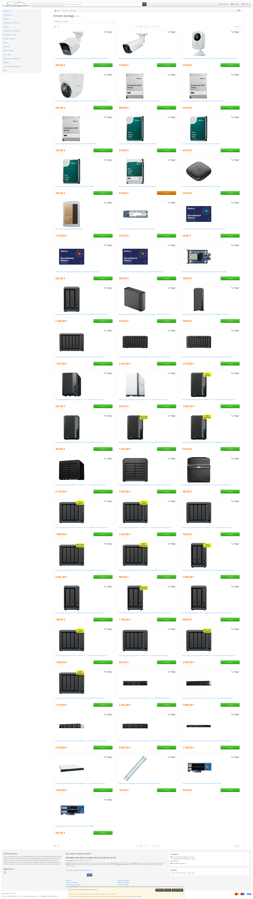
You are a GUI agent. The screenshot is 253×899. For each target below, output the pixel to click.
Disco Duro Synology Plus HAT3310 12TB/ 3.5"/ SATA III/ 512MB (74, 186)
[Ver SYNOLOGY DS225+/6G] (211, 427)
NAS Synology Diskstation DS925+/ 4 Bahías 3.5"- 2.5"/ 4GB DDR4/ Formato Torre (143, 655)
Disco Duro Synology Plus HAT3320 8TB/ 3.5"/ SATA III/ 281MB (137, 186)
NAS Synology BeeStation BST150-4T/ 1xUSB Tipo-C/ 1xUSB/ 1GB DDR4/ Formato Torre (145, 314)
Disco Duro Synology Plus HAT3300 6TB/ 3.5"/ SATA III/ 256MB (200, 144)
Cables (5, 43)
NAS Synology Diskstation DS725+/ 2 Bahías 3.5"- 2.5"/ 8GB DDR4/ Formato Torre (206, 613)
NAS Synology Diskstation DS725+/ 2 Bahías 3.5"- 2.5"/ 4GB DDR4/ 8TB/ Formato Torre (208, 570)
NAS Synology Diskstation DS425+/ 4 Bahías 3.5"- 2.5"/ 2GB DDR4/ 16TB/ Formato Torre (81, 527)
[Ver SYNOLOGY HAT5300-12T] (147, 86)
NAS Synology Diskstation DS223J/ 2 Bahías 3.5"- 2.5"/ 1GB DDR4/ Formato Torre (143, 399)
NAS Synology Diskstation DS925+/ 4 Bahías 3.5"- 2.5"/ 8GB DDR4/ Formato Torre (79, 698)
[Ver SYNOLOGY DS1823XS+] (147, 342)
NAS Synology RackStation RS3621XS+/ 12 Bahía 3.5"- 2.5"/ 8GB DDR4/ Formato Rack (144, 741)
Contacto (236, 4)
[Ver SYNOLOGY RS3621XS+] (147, 726)
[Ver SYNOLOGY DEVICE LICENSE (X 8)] (147, 256)
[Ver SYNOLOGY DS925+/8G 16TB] (211, 640)
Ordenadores (7, 11)
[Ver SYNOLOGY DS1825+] (211, 342)
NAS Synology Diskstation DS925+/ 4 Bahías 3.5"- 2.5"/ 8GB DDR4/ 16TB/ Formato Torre (208, 655)
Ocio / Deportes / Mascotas (12, 66)
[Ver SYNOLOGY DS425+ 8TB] (147, 512)
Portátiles (6, 19)
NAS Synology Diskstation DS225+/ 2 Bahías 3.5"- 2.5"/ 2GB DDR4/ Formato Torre (79, 442)
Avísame (166, 193)
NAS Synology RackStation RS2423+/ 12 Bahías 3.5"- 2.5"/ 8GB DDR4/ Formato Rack (80, 741)
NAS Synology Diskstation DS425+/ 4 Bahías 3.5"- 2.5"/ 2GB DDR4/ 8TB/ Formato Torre (145, 527)
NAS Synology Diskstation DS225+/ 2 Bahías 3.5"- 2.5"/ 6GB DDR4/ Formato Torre (206, 442)
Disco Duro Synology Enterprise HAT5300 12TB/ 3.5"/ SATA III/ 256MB (139, 101)
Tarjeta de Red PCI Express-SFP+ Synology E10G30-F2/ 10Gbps (74, 826)
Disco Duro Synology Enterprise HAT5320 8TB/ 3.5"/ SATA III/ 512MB (75, 144)
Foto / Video (7, 54)
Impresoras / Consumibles (11, 31)
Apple (5, 70)
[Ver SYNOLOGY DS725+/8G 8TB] (147, 598)
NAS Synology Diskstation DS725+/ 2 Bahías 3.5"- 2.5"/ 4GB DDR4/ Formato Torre (79, 613)
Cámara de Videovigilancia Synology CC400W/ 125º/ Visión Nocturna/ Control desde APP (209, 58)
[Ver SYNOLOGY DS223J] (147, 384)
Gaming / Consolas (9, 39)
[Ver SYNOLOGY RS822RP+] (84, 768)
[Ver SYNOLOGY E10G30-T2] (211, 768)
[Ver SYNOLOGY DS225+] (84, 427)
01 (141, 26)
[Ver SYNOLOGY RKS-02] (147, 768)
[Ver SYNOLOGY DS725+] (84, 598)
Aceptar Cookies (177, 890)
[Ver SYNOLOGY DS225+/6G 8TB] (147, 427)
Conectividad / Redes (10, 35)
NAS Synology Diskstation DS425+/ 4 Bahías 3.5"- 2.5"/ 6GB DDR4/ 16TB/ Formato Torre (81, 570)
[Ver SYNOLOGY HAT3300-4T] (147, 128)
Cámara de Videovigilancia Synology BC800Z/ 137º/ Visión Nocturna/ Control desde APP (145, 58)
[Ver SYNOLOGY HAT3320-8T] (147, 171)
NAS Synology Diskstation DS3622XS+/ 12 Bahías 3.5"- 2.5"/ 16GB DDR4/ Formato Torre (145, 485)
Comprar (103, 65)
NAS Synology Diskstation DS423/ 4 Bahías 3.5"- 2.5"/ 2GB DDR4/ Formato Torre (206, 485)
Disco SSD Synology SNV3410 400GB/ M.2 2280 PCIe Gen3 (136, 229)
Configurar (160, 890)
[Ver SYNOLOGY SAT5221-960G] (84, 214)
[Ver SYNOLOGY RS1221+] (211, 683)
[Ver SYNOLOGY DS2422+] (84, 470)
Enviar (89, 875)
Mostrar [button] (237, 26)
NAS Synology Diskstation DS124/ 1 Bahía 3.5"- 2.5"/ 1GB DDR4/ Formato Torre (206, 314)
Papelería (6, 62)
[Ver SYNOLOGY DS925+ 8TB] (84, 640)
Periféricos (6, 47)
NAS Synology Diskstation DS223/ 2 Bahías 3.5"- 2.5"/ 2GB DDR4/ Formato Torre (79, 399)
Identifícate (224, 4)
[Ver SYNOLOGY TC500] (84, 86)
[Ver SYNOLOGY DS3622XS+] (147, 470)
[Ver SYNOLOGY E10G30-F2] (84, 811)
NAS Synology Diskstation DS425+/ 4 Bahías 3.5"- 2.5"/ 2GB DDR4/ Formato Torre (206, 527)
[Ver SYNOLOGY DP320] (84, 299)
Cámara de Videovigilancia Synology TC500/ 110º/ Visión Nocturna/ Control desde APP (81, 101)
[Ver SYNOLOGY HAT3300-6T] (211, 128)
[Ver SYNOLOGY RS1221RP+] (147, 683)
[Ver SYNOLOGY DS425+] (211, 512)
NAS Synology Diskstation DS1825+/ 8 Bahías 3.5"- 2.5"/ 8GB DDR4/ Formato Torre (207, 357)
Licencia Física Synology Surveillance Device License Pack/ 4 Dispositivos (77, 272)
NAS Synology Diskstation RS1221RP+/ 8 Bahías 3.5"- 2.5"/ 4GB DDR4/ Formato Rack (144, 698)
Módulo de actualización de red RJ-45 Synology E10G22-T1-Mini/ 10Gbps (204, 272)
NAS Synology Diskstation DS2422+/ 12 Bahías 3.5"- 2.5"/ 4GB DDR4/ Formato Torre (80, 485)
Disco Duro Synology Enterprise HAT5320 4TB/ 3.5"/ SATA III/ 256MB (202, 101)
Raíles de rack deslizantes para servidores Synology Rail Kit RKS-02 (139, 783)
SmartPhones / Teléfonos (11, 23)
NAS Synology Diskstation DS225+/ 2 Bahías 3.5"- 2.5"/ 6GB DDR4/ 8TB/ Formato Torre (145, 442)
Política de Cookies (135, 896)
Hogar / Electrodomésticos (11, 58)
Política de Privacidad (70, 866)
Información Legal (123, 880)
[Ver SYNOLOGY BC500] (84, 43)
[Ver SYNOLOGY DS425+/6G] (147, 555)
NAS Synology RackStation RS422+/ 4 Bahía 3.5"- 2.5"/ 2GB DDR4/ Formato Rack (206, 741)
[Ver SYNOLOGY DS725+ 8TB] (211, 555)
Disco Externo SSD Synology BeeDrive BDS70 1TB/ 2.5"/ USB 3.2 (201, 186)
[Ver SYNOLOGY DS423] (211, 470)
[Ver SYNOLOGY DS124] (211, 299)
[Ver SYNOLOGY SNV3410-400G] (147, 214)
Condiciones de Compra (73, 885)
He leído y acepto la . (80, 870)
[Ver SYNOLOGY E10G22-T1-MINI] (211, 256)
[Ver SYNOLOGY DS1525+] (84, 342)
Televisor (6, 27)
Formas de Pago (122, 885)
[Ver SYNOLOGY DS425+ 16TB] (84, 512)
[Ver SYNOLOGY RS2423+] (84, 726)
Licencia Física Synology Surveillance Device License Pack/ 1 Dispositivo (203, 229)
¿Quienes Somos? (71, 887)
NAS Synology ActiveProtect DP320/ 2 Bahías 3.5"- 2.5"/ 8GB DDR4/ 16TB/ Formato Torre (82, 314)
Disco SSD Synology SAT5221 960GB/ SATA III (69, 229)
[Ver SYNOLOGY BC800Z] (147, 43)
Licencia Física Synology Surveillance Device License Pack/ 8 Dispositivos (141, 272)
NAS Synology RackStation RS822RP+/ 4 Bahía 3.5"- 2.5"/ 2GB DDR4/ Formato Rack (80, 783)
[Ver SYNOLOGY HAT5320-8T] (84, 128)
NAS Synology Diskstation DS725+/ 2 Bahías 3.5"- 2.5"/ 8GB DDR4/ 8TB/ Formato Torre (145, 613)
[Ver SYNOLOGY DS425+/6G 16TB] (84, 555)
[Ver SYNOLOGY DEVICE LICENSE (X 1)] (211, 214)
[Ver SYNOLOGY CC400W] (211, 43)
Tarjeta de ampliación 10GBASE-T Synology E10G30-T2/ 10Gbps (201, 783)
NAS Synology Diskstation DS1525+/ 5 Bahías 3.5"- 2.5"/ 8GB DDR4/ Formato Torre (80, 357)
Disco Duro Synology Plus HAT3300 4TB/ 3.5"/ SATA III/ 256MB (137, 144)
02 (144, 26)
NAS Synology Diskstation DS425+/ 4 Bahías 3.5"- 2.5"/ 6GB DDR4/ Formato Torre (143, 570)
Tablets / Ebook (8, 51)
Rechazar (167, 890)
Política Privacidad (71, 882)
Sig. (158, 26)
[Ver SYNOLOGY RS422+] (211, 726)
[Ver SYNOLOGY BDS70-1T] (211, 171)
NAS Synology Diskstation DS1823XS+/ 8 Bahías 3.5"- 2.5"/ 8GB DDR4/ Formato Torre (144, 357)
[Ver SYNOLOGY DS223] (84, 384)
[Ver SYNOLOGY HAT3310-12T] (84, 171)
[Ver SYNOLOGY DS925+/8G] (84, 683)
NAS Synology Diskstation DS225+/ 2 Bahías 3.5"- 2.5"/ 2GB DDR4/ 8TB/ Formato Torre (208, 399)
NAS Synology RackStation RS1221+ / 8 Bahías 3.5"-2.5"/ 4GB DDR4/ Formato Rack (207, 698)
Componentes (7, 15)
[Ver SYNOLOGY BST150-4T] (147, 299)
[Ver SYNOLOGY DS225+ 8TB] (211, 384)
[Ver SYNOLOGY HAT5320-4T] (211, 86)
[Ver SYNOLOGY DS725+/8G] (211, 598)
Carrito (246, 4)
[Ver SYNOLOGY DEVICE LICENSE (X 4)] (84, 256)
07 (154, 26)
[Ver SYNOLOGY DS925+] (147, 640)
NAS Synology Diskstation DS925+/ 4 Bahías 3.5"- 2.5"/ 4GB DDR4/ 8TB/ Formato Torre (81, 655)
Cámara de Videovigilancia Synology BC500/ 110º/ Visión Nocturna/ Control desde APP (81, 58)
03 (148, 26)
